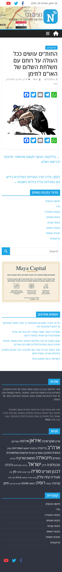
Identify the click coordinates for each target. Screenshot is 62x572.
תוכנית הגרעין (15, 483)
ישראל (34, 464)
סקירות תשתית (53, 233)
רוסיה (40, 483)
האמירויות (17, 448)
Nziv (35, 79)
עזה (47, 477)
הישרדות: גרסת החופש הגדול (46, 358)
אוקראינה (48, 441)
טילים (12, 458)
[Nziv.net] (55, 33)
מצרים (46, 471)
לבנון (56, 471)
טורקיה (21, 458)
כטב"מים (18, 465)
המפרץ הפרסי (36, 453)
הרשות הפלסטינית (17, 453)
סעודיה (55, 477)
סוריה (36, 471)
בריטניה (42, 448)
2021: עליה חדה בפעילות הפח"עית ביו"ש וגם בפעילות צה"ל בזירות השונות (33, 179)
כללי (58, 206)
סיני (10, 472)
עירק (40, 476)
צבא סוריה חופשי (29, 477)
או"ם (25, 79)
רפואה (32, 483)
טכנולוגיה (53, 464)
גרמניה (33, 448)
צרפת (18, 477)
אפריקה (15, 441)
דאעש (26, 448)
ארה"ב (53, 447)
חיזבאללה (11, 79)
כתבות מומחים (53, 217)
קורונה (56, 483)
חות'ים (19, 79)
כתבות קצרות (53, 222)
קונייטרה (11, 477)
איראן (35, 440)
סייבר (19, 471)
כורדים (24, 465)
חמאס (31, 458)
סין (14, 471)
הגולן (9, 448)
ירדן (44, 465)
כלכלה (9, 465)
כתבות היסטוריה (52, 211)
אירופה (24, 441)
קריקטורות (51, 47)
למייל (47, 419)
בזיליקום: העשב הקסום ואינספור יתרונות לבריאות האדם (32, 159)
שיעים (25, 483)
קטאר (48, 483)
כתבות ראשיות (53, 227)
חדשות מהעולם (53, 201)
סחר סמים (26, 472)
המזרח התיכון (52, 453)
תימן (56, 83)
